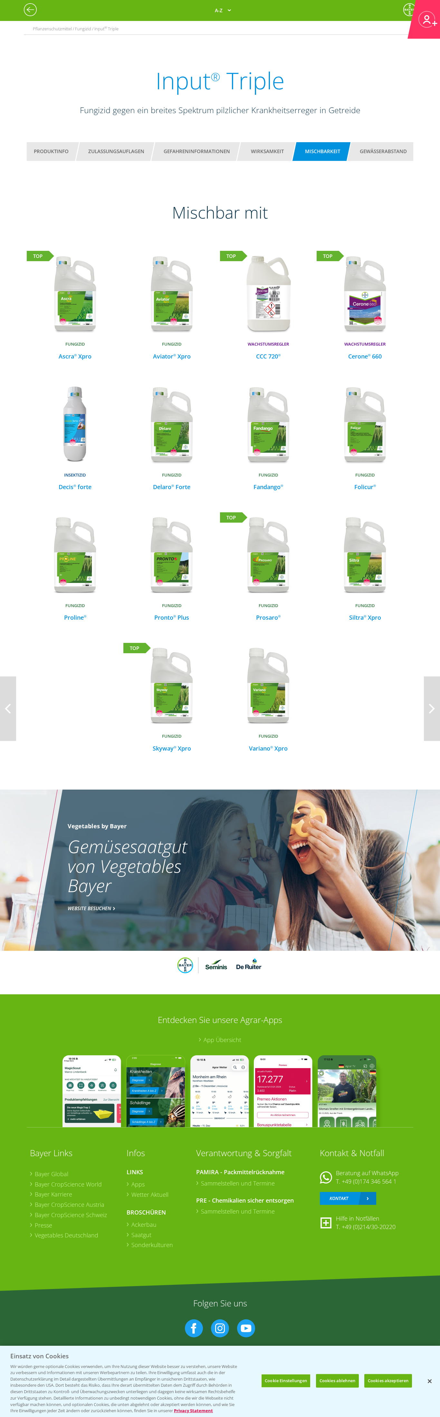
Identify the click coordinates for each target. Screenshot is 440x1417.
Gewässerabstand (383, 151)
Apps (138, 1184)
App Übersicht (222, 1040)
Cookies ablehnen (337, 1380)
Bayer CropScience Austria (69, 1204)
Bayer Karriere (53, 1194)
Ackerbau (144, 1224)
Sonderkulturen (152, 1245)
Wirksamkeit (267, 151)
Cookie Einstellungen (286, 1380)
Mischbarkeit (322, 151)
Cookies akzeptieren (388, 1380)
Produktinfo (51, 151)
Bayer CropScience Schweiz (71, 1215)
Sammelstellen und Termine (238, 1183)
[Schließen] (430, 1381)
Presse (43, 1225)
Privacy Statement (193, 1410)
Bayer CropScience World (68, 1184)
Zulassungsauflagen (116, 151)
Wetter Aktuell (149, 1194)
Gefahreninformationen (197, 151)
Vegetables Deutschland (66, 1235)
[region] (220, 1381)
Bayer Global (51, 1174)
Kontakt (339, 1198)
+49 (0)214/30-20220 (369, 1227)
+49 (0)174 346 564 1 (369, 1181)
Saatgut (141, 1235)
